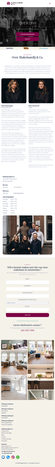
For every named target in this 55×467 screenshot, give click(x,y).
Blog (2, 435)
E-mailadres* (27, 286)
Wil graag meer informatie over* (27, 299)
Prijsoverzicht (5, 431)
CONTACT (27, 39)
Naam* (27, 279)
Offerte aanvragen (6, 433)
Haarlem (3, 413)
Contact (3, 437)
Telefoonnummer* (27, 292)
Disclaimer (4, 441)
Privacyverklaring (6, 439)
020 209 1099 (27, 330)
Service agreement (6, 422)
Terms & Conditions (6, 424)
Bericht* (27, 306)
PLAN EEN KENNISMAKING (28, 34)
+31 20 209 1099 (17, 187)
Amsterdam (4, 406)
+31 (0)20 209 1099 (6, 453)
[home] (14, 3)
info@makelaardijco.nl (18, 193)
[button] (50, 3)
